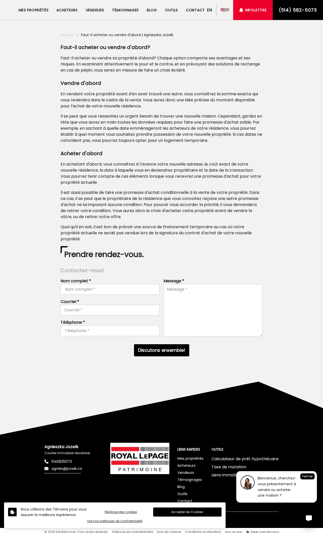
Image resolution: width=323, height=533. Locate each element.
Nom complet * (76, 281)
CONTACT (195, 10)
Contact (184, 500)
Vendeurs (185, 472)
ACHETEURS (67, 10)
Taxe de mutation (228, 467)
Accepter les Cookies (187, 512)
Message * (174, 281)
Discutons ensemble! (161, 350)
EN (209, 10)
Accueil (67, 34)
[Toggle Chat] (309, 519)
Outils (182, 493)
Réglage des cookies (121, 512)
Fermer (307, 476)
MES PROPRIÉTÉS (34, 10)
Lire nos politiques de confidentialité (114, 521)
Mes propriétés (190, 458)
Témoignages (189, 479)
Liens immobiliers (228, 475)
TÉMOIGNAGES (125, 10)
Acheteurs (186, 465)
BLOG (152, 10)
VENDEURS (95, 10)
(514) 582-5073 (298, 10)
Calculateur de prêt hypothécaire (245, 459)
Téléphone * (73, 322)
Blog (181, 486)
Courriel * (70, 302)
